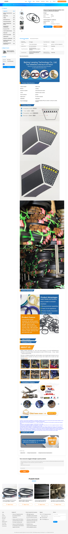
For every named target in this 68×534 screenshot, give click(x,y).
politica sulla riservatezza (4, 525)
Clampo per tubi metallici (9, 38)
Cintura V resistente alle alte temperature (10, 51)
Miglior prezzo (48, 26)
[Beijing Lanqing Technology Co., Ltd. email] (4, 64)
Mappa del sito (4, 521)
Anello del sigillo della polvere (9, 24)
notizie (3, 520)
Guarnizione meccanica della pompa (9, 41)
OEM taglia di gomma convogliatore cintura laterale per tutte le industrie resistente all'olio (32, 516)
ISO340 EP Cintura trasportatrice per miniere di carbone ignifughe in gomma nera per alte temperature (31, 526)
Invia (24, 471)
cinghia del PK (9, 36)
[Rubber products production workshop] (33, 18)
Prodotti (3, 515)
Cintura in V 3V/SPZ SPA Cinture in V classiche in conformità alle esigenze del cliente (18, 526)
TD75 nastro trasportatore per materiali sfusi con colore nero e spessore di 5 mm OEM (32, 521)
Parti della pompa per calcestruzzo (9, 43)
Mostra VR (4, 517)
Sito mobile (4, 523)
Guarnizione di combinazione (9, 26)
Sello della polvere (9, 19)
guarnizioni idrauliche (9, 21)
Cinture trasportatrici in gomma (9, 13)
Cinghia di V (9, 11)
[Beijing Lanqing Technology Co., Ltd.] (6, 1)
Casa (3, 514)
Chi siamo (3, 518)
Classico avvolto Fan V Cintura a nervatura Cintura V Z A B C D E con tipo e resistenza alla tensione (18, 521)
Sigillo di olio (9, 15)
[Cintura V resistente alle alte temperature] (4, 52)
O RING (9, 17)
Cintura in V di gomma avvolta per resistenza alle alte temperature (18, 516)
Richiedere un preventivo (62, 1)
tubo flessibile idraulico (9, 30)
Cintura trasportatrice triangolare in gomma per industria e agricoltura (25, 501)
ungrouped (9, 32)
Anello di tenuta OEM (9, 34)
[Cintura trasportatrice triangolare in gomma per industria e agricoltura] (25, 491)
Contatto (58, 26)
